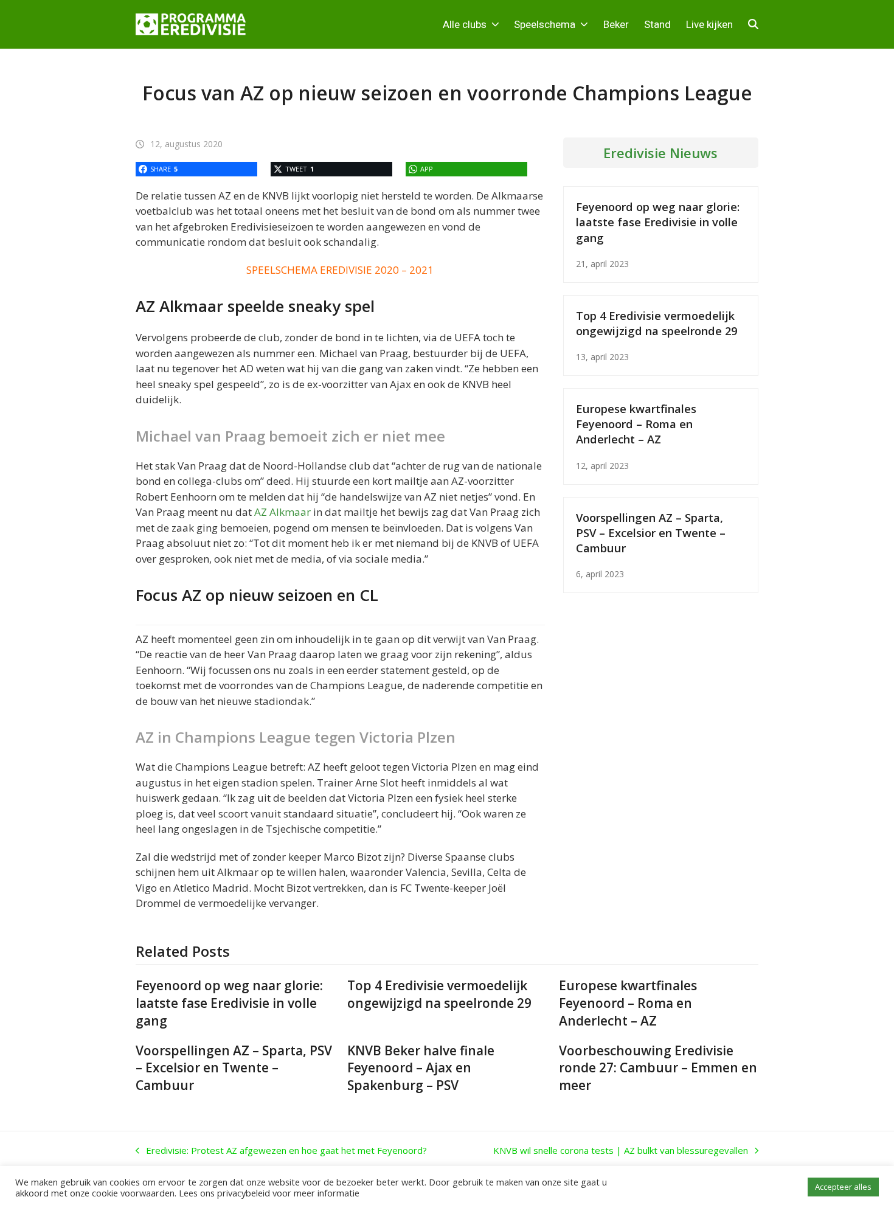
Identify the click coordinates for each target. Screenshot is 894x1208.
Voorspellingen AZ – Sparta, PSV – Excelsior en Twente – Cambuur (651, 532)
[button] (753, 24)
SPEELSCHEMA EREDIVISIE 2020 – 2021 (340, 270)
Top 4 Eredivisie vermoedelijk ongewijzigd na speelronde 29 (656, 323)
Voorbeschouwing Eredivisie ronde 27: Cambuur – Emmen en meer (658, 1068)
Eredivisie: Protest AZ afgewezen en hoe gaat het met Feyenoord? (281, 1151)
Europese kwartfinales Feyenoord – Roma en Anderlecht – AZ (636, 423)
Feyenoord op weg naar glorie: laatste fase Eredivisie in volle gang (658, 222)
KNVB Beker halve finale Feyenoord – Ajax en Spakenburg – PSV (420, 1068)
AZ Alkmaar (282, 512)
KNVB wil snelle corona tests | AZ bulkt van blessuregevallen (620, 1151)
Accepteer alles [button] (843, 1186)
